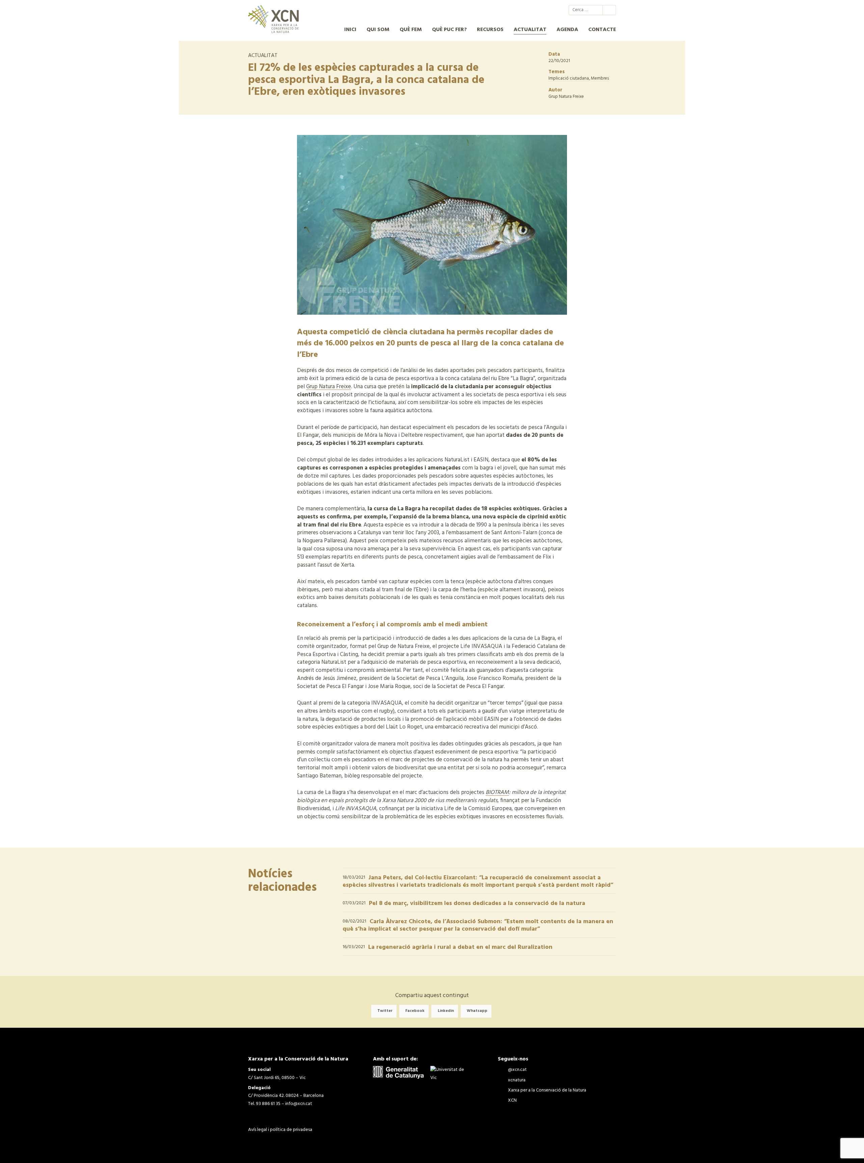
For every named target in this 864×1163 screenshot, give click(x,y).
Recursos (490, 29)
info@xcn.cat (298, 1104)
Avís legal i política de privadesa (280, 1130)
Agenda (567, 29)
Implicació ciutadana (568, 78)
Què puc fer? (449, 29)
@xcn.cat (512, 10)
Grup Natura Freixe (328, 386)
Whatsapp (477, 1011)
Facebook (415, 1011)
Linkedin (446, 1011)
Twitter (385, 1011)
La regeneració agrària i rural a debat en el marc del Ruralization (460, 947)
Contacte (602, 29)
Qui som (378, 29)
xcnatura (525, 10)
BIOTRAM (497, 792)
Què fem (411, 29)
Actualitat (530, 29)
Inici (350, 29)
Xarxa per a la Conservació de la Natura (537, 10)
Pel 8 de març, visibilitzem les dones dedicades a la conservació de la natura (477, 903)
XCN (549, 10)
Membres (600, 78)
